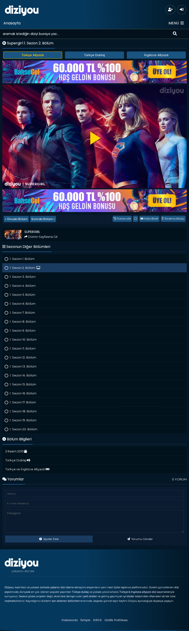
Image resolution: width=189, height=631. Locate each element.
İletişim (85, 620)
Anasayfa (12, 23)
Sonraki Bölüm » (43, 219)
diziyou (22, 9)
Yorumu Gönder (142, 539)
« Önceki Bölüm (16, 219)
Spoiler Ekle (51, 539)
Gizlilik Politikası (116, 620)
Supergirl (11, 229)
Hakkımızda (70, 620)
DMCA (97, 620)
